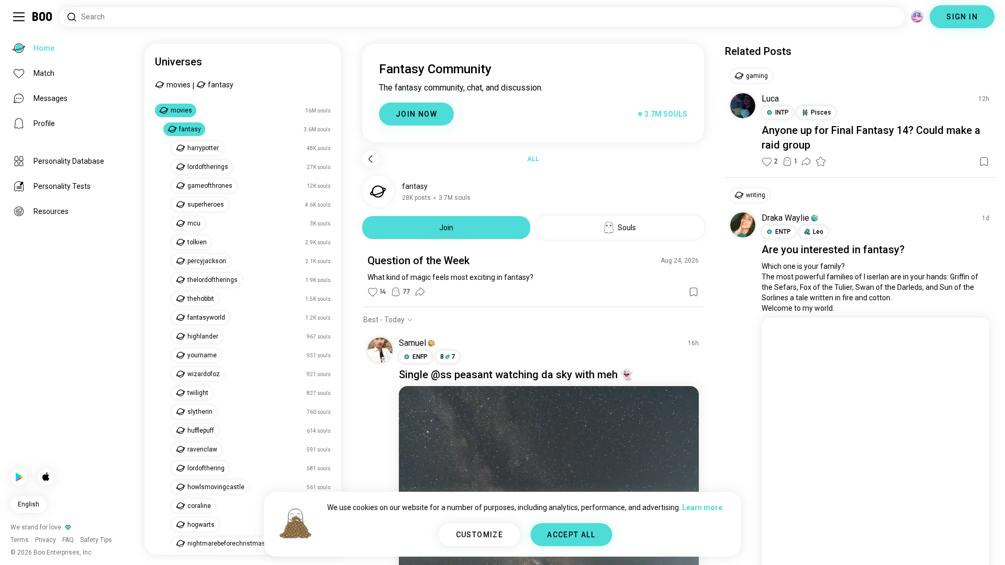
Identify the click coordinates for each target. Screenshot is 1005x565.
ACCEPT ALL (571, 534)
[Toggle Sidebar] (19, 16)
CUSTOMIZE (480, 534)
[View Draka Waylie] (742, 225)
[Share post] (420, 292)
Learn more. (703, 507)
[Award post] (821, 161)
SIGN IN (962, 17)
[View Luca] (742, 105)
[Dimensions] (917, 16)
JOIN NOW (416, 114)
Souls (627, 227)
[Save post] (693, 292)
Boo (42, 17)
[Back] (370, 159)
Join (446, 227)
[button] (431, 343)
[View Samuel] (380, 350)
